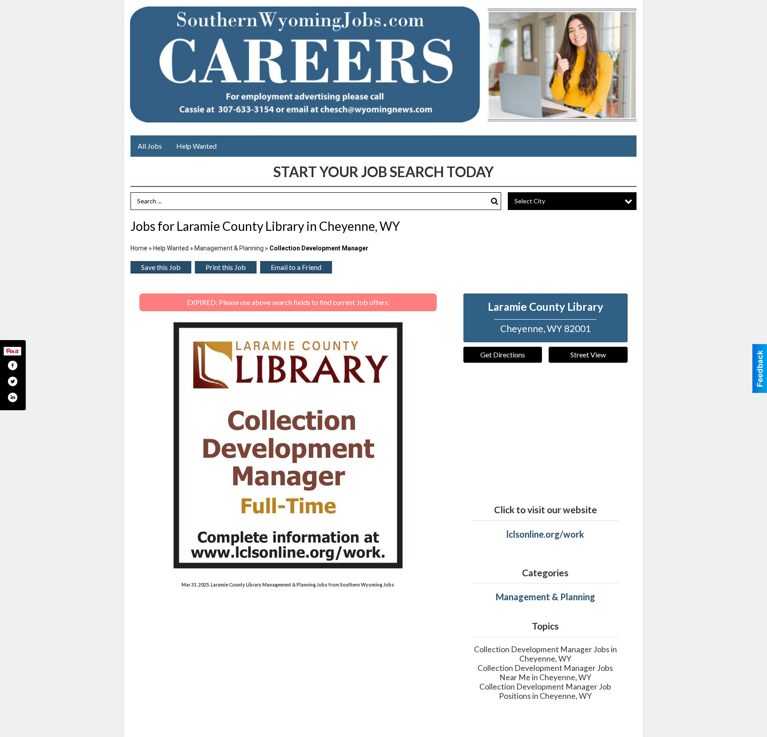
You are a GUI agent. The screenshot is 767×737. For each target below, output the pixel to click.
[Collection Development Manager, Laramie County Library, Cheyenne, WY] (288, 445)
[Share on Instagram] (12, 397)
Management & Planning (229, 248)
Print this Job (226, 267)
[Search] (494, 201)
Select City (529, 201)
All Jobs (150, 146)
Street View (588, 354)
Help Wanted (196, 146)
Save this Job (161, 267)
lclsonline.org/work (545, 534)
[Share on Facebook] (12, 365)
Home (138, 248)
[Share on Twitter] (12, 381)
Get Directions (502, 354)
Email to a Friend (296, 267)
